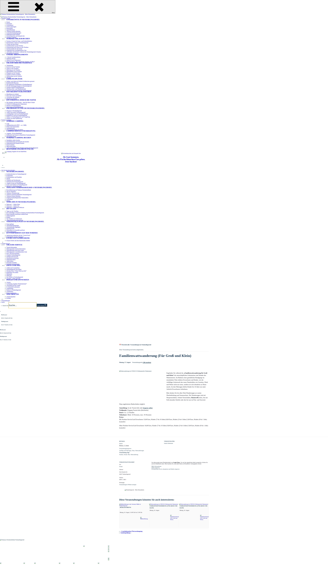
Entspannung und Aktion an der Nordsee (17, 47)
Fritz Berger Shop (11, 136)
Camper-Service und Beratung (21, 131)
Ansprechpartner (10, 296)
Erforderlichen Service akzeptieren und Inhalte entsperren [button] (165, 469)
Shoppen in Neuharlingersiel (14, 110)
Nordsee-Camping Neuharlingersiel (9, 549)
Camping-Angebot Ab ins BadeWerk (16, 151)
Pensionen (9, 23)
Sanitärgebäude (10, 128)
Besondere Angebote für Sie (20, 149)
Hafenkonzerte (10, 228)
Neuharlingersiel (15, 171)
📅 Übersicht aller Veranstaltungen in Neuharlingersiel (135, 344)
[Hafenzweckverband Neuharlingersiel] (85, 563)
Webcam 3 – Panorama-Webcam (15, 207)
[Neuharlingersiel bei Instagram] (117, 559)
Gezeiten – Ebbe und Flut (13, 278)
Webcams (9, 275)
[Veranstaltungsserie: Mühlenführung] (142, 512)
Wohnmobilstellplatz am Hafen (14, 130)
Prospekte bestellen (11, 262)
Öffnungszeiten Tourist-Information (16, 249)
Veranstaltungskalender (12, 225)
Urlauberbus (9, 291)
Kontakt (8, 298)
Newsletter (37, 547)
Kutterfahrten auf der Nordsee (22, 233)
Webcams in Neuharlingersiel (21, 202)
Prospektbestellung (39, 546)
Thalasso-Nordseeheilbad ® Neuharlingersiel (29, 187)
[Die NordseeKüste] (66, 563)
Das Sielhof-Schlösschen (18, 92)
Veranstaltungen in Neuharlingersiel (25, 221)
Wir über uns (12, 294)
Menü (53, 12)
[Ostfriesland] (29, 563)
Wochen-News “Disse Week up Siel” (16, 271)
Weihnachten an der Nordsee (14, 76)
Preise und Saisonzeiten (12, 126)
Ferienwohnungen (11, 26)
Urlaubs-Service (5, 243)
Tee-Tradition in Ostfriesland (14, 219)
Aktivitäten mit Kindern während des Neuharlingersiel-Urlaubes (23, 52)
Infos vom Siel (13, 265)
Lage (7, 123)
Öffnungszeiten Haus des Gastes (15, 250)
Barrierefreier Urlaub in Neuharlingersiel (17, 42)
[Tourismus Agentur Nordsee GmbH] (12, 563)
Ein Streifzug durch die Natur (21, 100)
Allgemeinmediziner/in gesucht (14, 220)
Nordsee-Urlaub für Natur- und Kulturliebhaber (19, 41)
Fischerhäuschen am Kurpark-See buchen (17, 141)
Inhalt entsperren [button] (156, 467)
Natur (133, 450)
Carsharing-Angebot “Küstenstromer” (16, 284)
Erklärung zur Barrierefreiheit (45, 566)
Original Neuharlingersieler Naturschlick (17, 197)
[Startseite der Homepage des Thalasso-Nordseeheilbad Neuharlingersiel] (18, 17)
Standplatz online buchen (13, 140)
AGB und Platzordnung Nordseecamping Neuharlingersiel (22, 148)
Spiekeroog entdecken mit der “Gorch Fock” (18, 235)
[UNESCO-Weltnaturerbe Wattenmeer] (46, 563)
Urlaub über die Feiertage (19, 63)
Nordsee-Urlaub (5, 18)
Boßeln (8, 217)
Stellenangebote (10, 215)
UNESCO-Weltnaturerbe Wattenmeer (16, 104)
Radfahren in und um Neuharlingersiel (16, 115)
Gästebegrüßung (126, 533)
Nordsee (121, 454)
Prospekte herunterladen (12, 264)
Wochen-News (38, 548)
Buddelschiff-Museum (12, 83)
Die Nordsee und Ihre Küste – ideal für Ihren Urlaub (20, 102)
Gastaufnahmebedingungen (13, 33)
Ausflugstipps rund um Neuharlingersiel (17, 114)
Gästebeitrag (9, 288)
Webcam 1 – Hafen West (13, 204)
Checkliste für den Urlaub (13, 285)
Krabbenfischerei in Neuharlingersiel (16, 174)
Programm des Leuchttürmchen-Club (16, 50)
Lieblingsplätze (14, 79)
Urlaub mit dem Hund (12, 44)
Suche (3, 302)
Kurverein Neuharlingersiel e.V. (13, 566)
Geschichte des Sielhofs (12, 97)
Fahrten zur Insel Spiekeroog (14, 118)
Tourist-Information (11, 247)
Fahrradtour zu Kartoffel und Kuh (15, 230)
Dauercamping (10, 145)
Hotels (8, 22)
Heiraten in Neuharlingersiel (14, 186)
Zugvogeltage (10, 224)
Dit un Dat (11, 209)
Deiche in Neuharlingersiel (13, 105)
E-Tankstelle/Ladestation (13, 287)
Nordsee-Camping (11, 37)
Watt (129, 454)
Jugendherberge (10, 30)
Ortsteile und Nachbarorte (13, 180)
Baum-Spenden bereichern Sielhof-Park (17, 214)
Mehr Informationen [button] (156, 466)
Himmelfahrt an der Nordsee (14, 71)
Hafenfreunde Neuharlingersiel (14, 181)
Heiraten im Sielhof (11, 99)
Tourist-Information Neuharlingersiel (10, 545)
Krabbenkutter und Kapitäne (14, 177)
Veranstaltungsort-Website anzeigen (127, 484)
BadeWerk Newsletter (12, 272)
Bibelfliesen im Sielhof (12, 94)
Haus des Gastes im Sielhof (13, 95)
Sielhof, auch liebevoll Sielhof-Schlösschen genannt (20, 81)
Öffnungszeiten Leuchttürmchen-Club (16, 252)
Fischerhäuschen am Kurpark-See (15, 36)
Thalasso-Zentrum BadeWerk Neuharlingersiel (19, 90)
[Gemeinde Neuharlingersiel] (107, 563)
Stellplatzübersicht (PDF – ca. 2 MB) (16, 125)
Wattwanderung (134, 454)
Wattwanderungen (11, 231)
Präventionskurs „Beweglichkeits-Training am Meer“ (20, 61)
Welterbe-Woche (10, 58)
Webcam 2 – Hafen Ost (12, 206)
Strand (8, 178)
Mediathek (9, 274)
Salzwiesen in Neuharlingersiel (14, 107)
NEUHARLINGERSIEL (8, 170)
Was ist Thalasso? (11, 191)
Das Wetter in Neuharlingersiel (14, 277)
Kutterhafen (9, 175)
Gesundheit (9, 199)
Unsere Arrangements (17, 54)
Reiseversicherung (11, 293)
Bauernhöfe (9, 28)
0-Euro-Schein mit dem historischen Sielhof (18, 240)
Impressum (25, 566)
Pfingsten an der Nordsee (13, 73)
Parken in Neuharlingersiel (13, 290)
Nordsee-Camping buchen (18, 138)
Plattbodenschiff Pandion (13, 34)
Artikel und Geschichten (13, 268)
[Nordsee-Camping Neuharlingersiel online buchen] (5, 152)
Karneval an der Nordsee (13, 67)
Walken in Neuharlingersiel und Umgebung (18, 117)
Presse (65, 566)
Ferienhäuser (9, 25)
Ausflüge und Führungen (125, 450)
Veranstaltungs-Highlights (13, 227)
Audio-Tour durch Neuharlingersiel (15, 112)
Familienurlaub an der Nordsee (14, 45)
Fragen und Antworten (17, 280)
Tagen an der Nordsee (12, 211)
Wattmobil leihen (11, 259)
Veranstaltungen (5, 300)
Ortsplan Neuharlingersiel (13, 255)
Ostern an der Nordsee (12, 68)
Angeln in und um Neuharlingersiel (15, 183)
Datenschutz (32, 566)
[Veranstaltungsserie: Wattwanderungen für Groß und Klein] (160, 510)
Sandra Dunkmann (168, 443)
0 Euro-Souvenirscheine (18, 238)
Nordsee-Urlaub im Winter (13, 74)
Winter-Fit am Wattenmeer (13, 60)
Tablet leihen (9, 261)
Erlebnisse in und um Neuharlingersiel (25, 108)
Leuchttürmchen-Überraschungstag (131, 531)
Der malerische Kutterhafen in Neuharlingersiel (19, 84)
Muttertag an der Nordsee (13, 70)
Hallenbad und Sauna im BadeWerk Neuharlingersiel (20, 135)
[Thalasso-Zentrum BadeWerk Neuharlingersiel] (95, 547)
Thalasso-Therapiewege (12, 193)
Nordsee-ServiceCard (12, 256)
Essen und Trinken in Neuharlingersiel (16, 185)
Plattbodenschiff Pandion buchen (15, 143)
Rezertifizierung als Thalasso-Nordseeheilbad (18, 190)
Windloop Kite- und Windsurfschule (16, 89)
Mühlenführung (125, 507)
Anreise (8, 282)
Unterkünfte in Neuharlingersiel (23, 19)
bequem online (148, 408)
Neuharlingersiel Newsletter (13, 269)
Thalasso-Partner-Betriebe (13, 31)
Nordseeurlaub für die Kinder (14, 49)
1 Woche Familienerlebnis (13, 57)
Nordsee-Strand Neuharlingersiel (15, 87)
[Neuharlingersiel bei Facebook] (117, 558)
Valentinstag (9, 65)
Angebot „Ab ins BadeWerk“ (14, 133)
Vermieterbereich (94, 566)
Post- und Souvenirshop (12, 253)
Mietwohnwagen (11, 146)
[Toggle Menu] (0, 16)
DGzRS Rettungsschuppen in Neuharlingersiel (19, 86)
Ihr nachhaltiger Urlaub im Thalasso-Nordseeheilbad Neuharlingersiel (25, 212)
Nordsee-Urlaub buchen (18, 38)
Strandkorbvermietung (12, 53)
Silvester (8, 77)
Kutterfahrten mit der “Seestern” (15, 237)
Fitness (8, 200)
